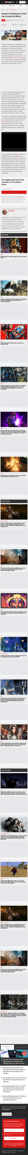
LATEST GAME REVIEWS (20, 1047)
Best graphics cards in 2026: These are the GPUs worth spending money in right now (15, 1079)
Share (5, 24)
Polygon (17, 154)
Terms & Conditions (12, 1144)
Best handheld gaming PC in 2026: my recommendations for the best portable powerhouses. (14, 1098)
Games (3, 9)
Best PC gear (12, 5)
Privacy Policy (19, 1143)
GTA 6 (20, 5)
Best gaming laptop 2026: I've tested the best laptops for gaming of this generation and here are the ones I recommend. (14, 1089)
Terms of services (18, 196)
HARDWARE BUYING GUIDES (7, 1047)
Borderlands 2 (13, 9)
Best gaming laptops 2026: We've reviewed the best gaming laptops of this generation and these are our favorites (14, 1070)
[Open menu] (2, 2)
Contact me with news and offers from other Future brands (14, 1134)
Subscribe (22, 2)
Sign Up (14, 1138)
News (3, 20)
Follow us (16, 24)
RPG (7, 9)
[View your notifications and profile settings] (13, 2)
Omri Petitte (10, 20)
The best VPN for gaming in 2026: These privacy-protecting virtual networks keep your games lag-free (14, 1061)
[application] (14, 141)
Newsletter (24, 24)
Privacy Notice (20, 197)
